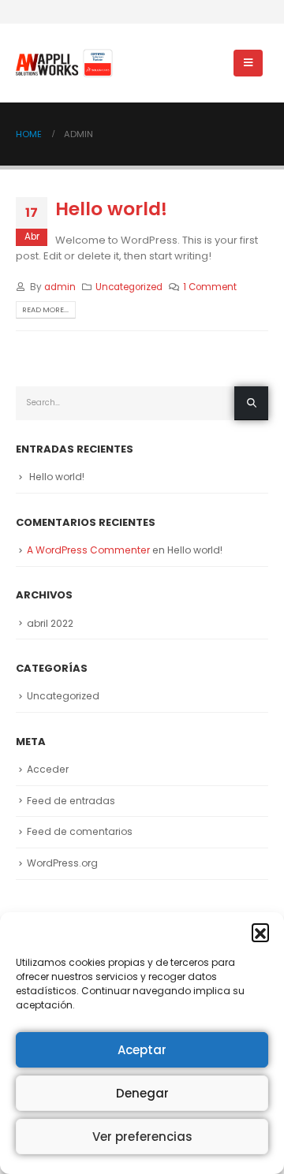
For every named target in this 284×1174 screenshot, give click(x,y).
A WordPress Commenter (88, 550)
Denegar (142, 1093)
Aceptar (142, 1050)
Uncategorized (129, 287)
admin (60, 287)
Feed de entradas (71, 800)
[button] (260, 932)
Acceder (48, 769)
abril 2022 (50, 623)
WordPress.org (62, 863)
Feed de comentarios (80, 831)
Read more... (45, 309)
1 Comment (210, 287)
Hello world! (111, 209)
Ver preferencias (142, 1136)
